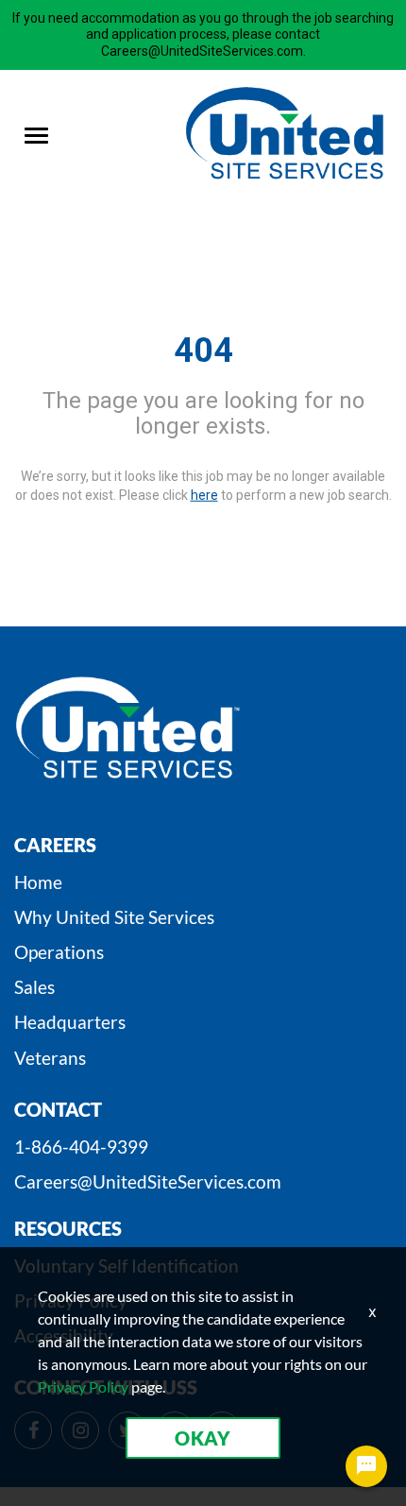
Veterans (50, 1058)
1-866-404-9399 (81, 1146)
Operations (59, 952)
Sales (34, 987)
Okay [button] (203, 1438)
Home (38, 882)
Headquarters (70, 1022)
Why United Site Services (114, 917)
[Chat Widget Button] (366, 1466)
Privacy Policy (83, 1386)
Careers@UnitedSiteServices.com (147, 1181)
